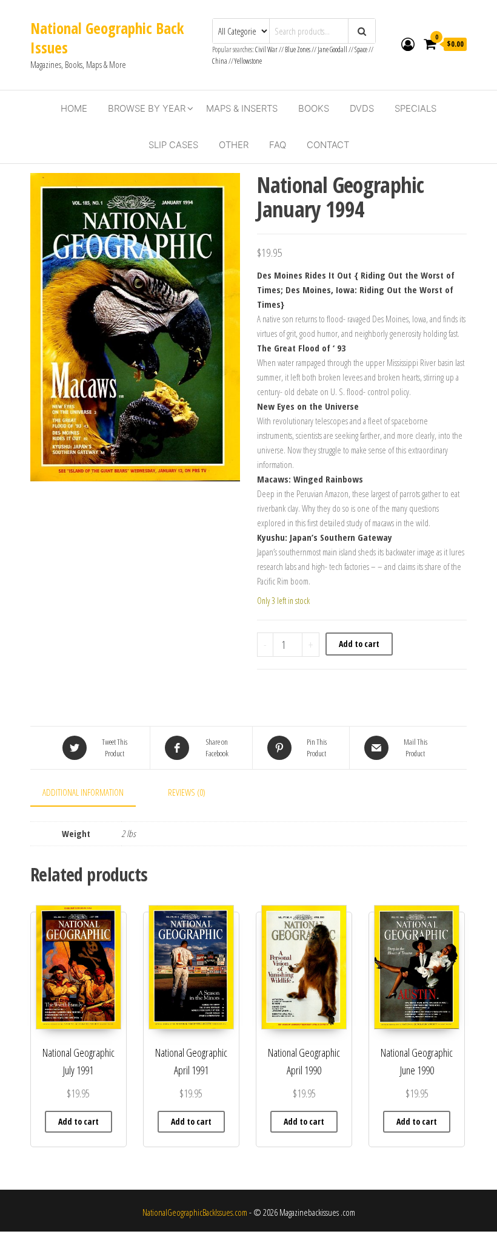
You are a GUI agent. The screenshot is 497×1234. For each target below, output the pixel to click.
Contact (328, 145)
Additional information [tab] (83, 792)
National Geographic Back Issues (107, 38)
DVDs (362, 108)
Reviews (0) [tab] (186, 792)
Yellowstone (248, 61)
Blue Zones (297, 49)
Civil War (267, 49)
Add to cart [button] (78, 1121)
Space (361, 49)
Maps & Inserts (242, 108)
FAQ (277, 145)
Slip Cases (173, 145)
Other (233, 145)
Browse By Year (146, 108)
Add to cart (359, 643)
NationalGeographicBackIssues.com (194, 1212)
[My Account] (408, 44)
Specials (415, 108)
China (219, 61)
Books (313, 108)
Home (74, 108)
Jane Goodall (332, 49)
